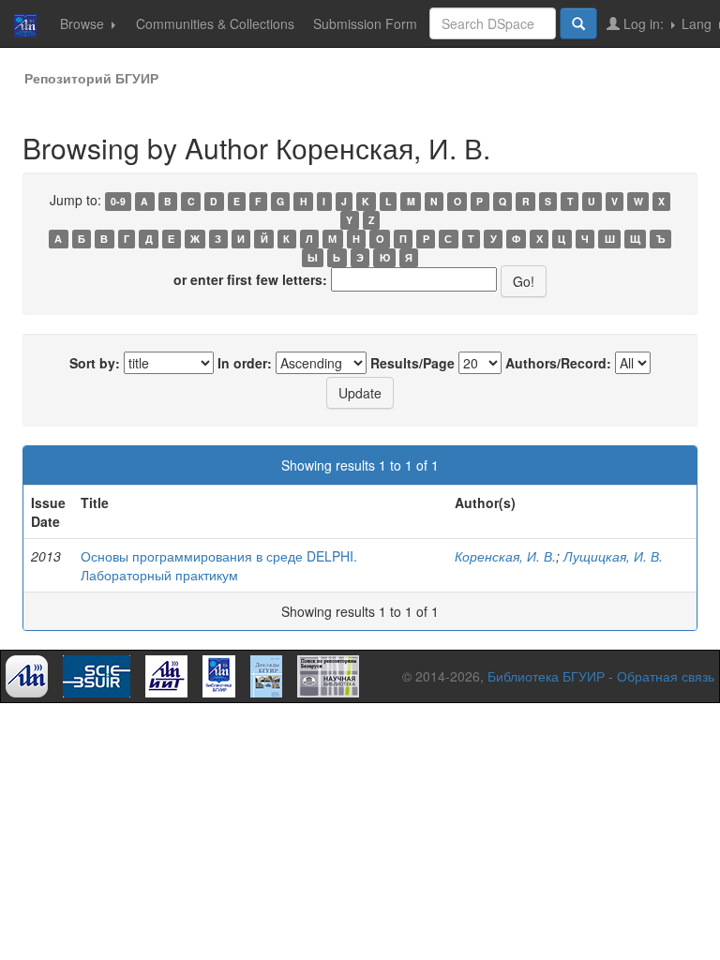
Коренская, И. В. (505, 556)
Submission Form (365, 23)
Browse (84, 23)
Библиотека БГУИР (546, 676)
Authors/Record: (558, 362)
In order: (245, 362)
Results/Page (412, 362)
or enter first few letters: (250, 279)
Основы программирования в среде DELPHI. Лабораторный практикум (219, 565)
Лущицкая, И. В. (613, 556)
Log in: (644, 23)
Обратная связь (665, 676)
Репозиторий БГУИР (91, 77)
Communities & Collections (215, 23)
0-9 (118, 201)
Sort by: (94, 362)
